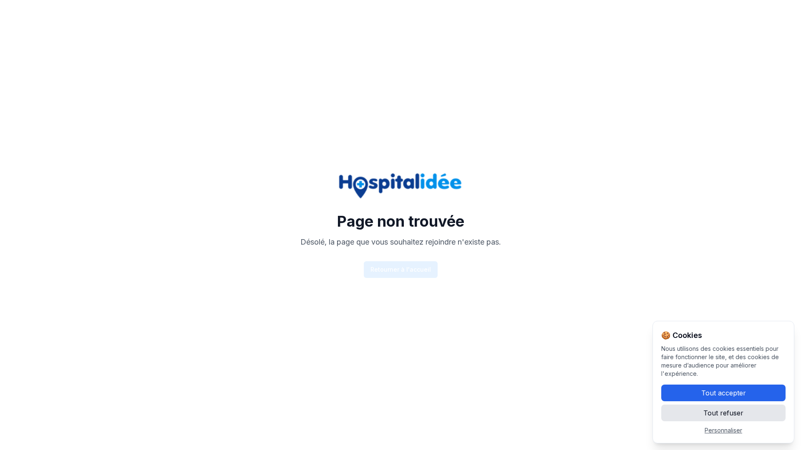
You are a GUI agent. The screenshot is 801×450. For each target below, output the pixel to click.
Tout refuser (723, 413)
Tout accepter (723, 393)
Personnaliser (723, 430)
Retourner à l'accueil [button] (400, 269)
